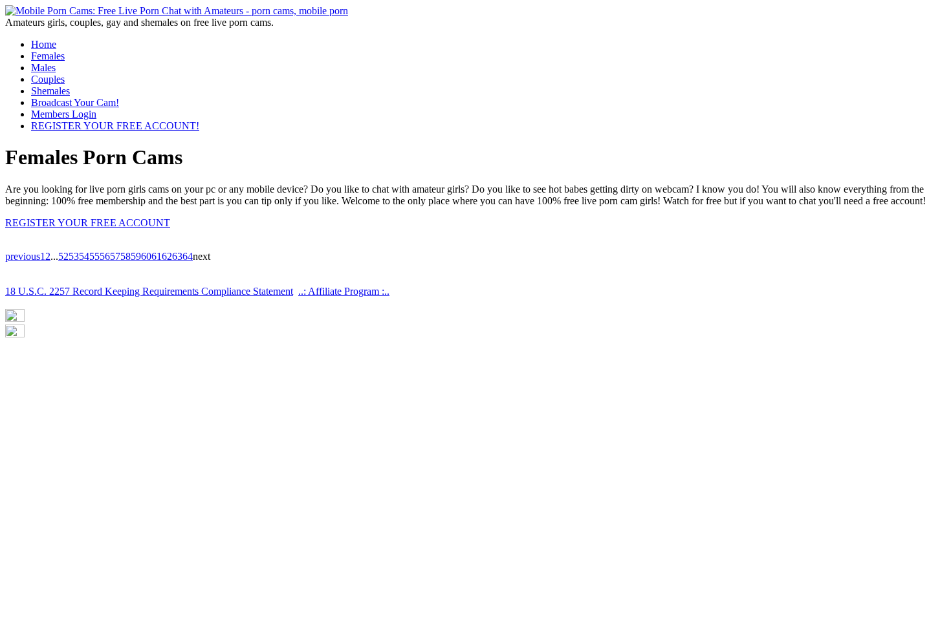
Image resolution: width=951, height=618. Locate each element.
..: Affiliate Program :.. (343, 291)
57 (115, 256)
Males (43, 67)
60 (146, 256)
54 (84, 256)
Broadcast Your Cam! (75, 102)
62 (167, 256)
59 (136, 256)
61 (156, 256)
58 (125, 256)
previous (22, 256)
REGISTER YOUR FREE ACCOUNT (87, 222)
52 (63, 256)
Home (43, 44)
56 (105, 256)
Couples (48, 79)
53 (74, 256)
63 (177, 256)
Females (48, 55)
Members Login (63, 114)
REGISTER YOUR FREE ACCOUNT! (115, 125)
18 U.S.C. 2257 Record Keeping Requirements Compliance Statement (149, 291)
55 (94, 256)
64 (187, 256)
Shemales (50, 90)
